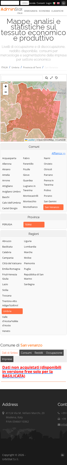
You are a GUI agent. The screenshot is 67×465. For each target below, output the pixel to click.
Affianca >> (59, 153)
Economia (44, 10)
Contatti (41, 3)
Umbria (15, 67)
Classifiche (57, 10)
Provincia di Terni (32, 67)
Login (49, 3)
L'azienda (31, 3)
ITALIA (4, 67)
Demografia (30, 10)
